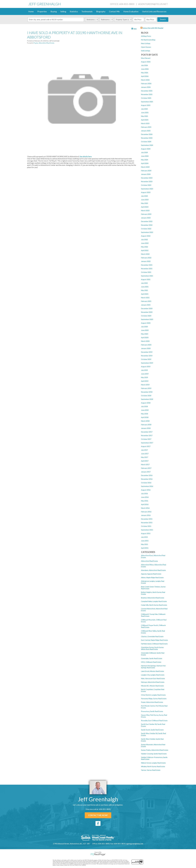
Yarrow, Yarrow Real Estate (150, 770)
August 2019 (145, 366)
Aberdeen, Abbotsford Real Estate (153, 570)
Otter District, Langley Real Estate (153, 695)
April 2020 (144, 337)
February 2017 (146, 468)
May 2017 (144, 457)
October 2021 (146, 272)
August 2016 (145, 490)
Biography (100, 11)
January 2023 (146, 218)
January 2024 (146, 174)
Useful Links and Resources (154, 11)
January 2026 (146, 87)
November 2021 (146, 269)
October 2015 (146, 526)
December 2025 (146, 91)
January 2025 (146, 131)
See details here (86, 156)
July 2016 (144, 493)
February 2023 (146, 214)
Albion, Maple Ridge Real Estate (152, 577)
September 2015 (147, 530)
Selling (63, 11)
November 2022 (146, 225)
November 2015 (146, 523)
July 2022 (144, 240)
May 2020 (144, 334)
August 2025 (145, 105)
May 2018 (144, 414)
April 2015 (144, 548)
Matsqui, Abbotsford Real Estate (152, 682)
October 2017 (146, 439)
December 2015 (146, 519)
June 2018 (144, 410)
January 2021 (146, 305)
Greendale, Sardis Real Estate (151, 658)
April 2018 (144, 417)
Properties (42, 11)
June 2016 (144, 497)
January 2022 (146, 261)
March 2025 (145, 123)
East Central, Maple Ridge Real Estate (154, 640)
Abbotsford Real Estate (149, 561)
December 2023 (146, 178)
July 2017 (144, 450)
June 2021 (144, 287)
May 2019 (144, 377)
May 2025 (144, 116)
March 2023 (145, 210)
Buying (53, 11)
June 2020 (144, 330)
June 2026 (144, 69)
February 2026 (146, 83)
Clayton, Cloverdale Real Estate (152, 636)
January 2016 (146, 515)
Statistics (74, 11)
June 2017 (144, 454)
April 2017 (144, 461)
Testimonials (87, 11)
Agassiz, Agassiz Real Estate (151, 574)
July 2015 (144, 537)
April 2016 (144, 504)
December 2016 (146, 475)
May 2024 (144, 160)
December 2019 (146, 352)
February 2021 (146, 301)
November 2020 (146, 312)
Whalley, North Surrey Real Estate (153, 766)
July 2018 (144, 406)
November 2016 (146, 479)
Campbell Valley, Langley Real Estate (154, 601)
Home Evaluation (130, 11)
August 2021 (145, 279)
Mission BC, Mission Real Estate (152, 686)
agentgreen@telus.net (153, 4)
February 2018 (146, 425)
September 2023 (147, 189)
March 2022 (145, 254)
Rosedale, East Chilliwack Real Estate (154, 721)
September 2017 (147, 443)
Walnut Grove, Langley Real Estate (153, 763)
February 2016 (146, 512)
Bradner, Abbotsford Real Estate (152, 598)
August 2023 (145, 192)
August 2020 (145, 323)
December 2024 (146, 134)
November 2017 (146, 435)
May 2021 (144, 290)
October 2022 (146, 229)
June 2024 (144, 156)
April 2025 (144, 120)
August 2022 (145, 236)
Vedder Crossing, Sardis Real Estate (154, 754)
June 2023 (144, 200)
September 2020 (147, 319)
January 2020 (146, 348)
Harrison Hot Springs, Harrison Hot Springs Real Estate (153, 667)
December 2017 (146, 432)
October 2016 (146, 483)
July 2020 (144, 327)
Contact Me (114, 11)
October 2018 (146, 396)
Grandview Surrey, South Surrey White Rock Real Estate (152, 648)
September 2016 (147, 486)
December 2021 (146, 265)
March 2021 (145, 298)
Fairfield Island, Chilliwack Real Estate (154, 644)
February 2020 (146, 345)
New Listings (145, 43)
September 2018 (147, 399)
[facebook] (98, 823)
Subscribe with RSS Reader (152, 28)
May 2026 (144, 73)
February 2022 (146, 258)
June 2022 (144, 243)
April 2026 (144, 76)
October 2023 (146, 185)
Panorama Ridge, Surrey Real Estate (153, 699)
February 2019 (146, 388)
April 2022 (144, 250)
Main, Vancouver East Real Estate (153, 678)
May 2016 (144, 501)
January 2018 (146, 428)
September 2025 (147, 102)
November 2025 (146, 94)
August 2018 (145, 403)
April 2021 (144, 294)
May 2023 (144, 203)
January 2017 (146, 472)
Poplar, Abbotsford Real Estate (152, 702)
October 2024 (146, 142)
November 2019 (146, 356)
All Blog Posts (146, 36)
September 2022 (147, 232)
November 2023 (146, 181)
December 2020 (146, 308)
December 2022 (146, 221)
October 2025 (146, 98)
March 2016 (145, 508)
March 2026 (145, 80)
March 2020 (145, 341)
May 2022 (144, 247)
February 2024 (146, 171)
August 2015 (145, 533)
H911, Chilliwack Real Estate (151, 662)
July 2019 (144, 370)
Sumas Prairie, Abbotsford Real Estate (154, 750)
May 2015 (144, 544)
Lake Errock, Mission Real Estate (152, 671)
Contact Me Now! (98, 815)
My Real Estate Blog (148, 40)
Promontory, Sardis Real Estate (152, 711)
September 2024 (147, 145)
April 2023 (144, 207)
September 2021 (147, 276)
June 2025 (144, 113)
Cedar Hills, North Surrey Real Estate (154, 605)
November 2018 (146, 392)
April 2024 (144, 163)
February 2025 (146, 127)
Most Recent (145, 58)
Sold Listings (145, 51)
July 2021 (144, 283)
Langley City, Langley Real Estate (152, 675)
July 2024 (144, 152)
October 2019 (146, 359)
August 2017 (145, 446)
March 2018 (145, 421)
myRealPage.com (98, 854)
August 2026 (145, 62)
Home (31, 11)
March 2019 (145, 385)
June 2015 (144, 541)
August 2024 (145, 149)
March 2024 (145, 167)
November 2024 (146, 138)
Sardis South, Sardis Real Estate (152, 730)
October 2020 (146, 316)
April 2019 (144, 381)
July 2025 (144, 109)
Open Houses (146, 47)
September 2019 (147, 363)
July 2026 (144, 65)
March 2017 (145, 464)
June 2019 (144, 374)
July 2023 (144, 196)
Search (163, 19)
